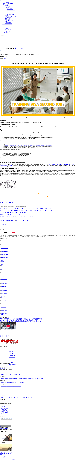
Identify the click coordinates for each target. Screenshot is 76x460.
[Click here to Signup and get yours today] (38, 437)
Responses (4, 224)
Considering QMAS (4, 411)
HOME (5, 2)
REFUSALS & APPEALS (11, 14)
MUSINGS (6, 21)
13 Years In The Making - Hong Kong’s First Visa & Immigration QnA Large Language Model (6, 453)
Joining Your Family (4, 408)
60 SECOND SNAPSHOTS (9, 20)
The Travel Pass (4, 310)
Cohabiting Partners (3, 261)
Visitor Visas (3, 307)
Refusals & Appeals (3, 265)
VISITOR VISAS (10, 9)
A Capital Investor (4, 407)
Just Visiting (3, 413)
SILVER (6, 26)
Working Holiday (4, 283)
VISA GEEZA (7, 24)
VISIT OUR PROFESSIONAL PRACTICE (7, 220)
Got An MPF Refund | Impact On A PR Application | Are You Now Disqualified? (11, 374)
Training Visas (3, 272)
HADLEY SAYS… (8, 19)
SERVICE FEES (7, 31)
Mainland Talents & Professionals (4, 280)
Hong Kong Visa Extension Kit (5, 335)
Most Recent (11, 351)
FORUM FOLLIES (8, 22)
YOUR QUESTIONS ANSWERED (11, 16)
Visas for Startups (4, 248)
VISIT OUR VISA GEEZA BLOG (22, 220)
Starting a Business (4, 406)
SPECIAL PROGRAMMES (11, 13)
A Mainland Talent (4, 410)
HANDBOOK (7, 3)
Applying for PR (3, 409)
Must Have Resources (4, 368)
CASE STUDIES (7, 18)
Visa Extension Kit (4, 300)
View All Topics (3, 366)
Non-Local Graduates (3, 269)
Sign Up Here (19, 48)
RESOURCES (7, 15)
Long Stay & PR (12, 360)
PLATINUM (7, 28)
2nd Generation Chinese (4, 314)
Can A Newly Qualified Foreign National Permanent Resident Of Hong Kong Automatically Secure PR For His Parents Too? (16, 397)
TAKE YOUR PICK (8, 30)
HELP (5, 32)
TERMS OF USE (5, 456)
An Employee (3, 405)
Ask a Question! (4, 293)
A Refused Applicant (4, 412)
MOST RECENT (9, 8)
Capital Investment (4, 251)
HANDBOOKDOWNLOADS (7, 6)
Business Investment (3, 244)
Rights (13, 459)
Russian (5, 58)
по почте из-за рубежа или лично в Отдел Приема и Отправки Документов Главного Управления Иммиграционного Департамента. (28, 145)
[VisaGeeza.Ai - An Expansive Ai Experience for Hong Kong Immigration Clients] (38, 447)
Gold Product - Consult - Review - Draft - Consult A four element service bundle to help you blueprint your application (19, 320)
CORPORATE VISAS (8, 23)
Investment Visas (12, 357)
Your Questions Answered (4, 334)
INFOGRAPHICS (8, 17)
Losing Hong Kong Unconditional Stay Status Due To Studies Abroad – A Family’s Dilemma (12, 382)
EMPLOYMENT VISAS (11, 10)
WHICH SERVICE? (8, 29)
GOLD (6, 27)
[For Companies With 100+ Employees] (9, 344)
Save (13, 232)
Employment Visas (4, 240)
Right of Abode (4, 290)
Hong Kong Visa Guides (4, 336)
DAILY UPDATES (8, 7)
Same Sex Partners (4, 257)
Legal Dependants (4, 254)
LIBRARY (6, 4)
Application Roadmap (3, 297)
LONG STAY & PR (10, 12)
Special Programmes (12, 364)
